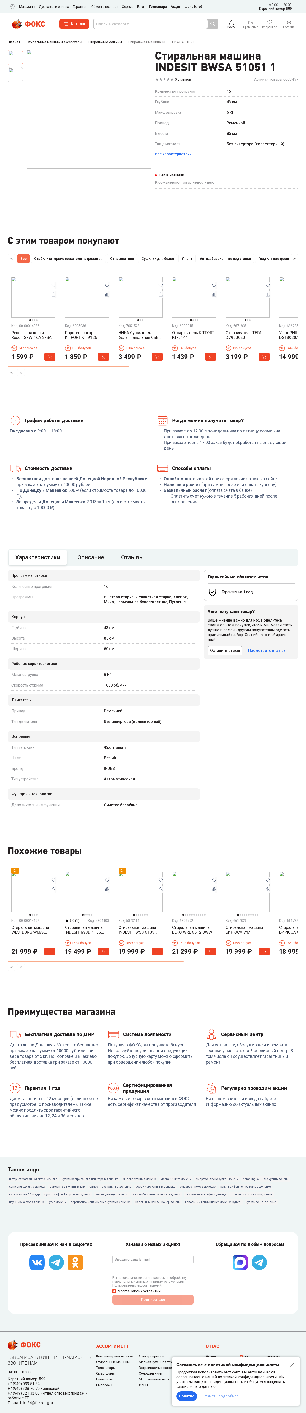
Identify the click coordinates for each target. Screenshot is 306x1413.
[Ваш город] (11, 7)
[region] (153, 259)
